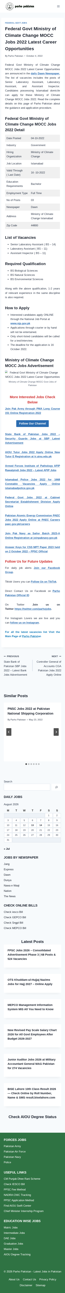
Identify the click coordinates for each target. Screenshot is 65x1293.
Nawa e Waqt (11, 885)
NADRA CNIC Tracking (17, 1194)
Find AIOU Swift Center (17, 1205)
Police (7, 1162)
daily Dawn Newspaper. (45, 73)
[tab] (26, 764)
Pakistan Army (12, 1146)
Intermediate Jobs (14, 1232)
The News (10, 896)
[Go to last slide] (8, 732)
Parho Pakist (30, 636)
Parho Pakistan (15, 56)
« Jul (7, 848)
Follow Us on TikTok (43, 581)
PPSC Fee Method (15, 1189)
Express (9, 869)
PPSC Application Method (19, 1200)
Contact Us (29, 1279)
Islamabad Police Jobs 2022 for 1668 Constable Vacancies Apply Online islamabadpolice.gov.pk (32, 484)
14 (40, 825)
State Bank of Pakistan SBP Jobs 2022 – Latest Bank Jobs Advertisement (15, 665)
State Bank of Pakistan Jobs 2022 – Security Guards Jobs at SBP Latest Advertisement (32, 438)
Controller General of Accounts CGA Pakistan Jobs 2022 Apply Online (49, 665)
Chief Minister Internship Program (24, 1211)
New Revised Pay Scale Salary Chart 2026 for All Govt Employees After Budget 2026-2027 (32, 1034)
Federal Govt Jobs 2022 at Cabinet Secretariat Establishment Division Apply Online (32, 502)
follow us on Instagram (24, 622)
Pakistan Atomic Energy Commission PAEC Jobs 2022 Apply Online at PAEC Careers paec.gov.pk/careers (32, 520)
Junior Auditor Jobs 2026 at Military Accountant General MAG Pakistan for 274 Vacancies (32, 1064)
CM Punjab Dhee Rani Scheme (22, 1178)
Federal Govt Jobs (16, 23)
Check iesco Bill (13, 911)
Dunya (7, 880)
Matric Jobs (11, 1227)
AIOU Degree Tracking (17, 1254)
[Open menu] (58, 6)
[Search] (56, 787)
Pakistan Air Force (15, 1151)
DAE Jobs (10, 1238)
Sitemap (40, 1285)
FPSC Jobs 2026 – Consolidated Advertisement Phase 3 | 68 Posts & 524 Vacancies (32, 954)
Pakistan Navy (12, 1156)
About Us (14, 1279)
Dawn (7, 874)
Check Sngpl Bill (13, 922)
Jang (6, 864)
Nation (7, 890)
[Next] (56, 732)
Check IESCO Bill (14, 1184)
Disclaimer (26, 1285)
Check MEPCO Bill (15, 928)
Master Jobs (11, 1249)
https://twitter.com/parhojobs (33, 608)
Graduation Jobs (13, 1243)
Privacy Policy (47, 1279)
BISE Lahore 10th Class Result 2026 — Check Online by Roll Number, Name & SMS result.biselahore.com (32, 1093)
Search (8, 781)
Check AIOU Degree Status (32, 1117)
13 (32, 825)
